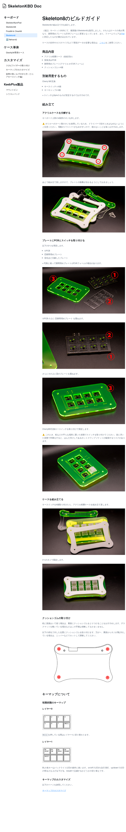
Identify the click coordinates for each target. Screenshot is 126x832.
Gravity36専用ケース (15, 52)
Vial (123, 33)
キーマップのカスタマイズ (18, 69)
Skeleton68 (11, 26)
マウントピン (12, 89)
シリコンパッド (13, 93)
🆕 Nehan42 (11, 39)
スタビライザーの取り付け (18, 65)
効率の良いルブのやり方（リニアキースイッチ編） (20, 75)
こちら (102, 42)
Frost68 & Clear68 (14, 31)
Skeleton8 (10, 35)
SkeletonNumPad (13, 22)
